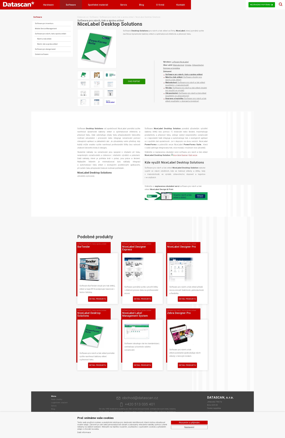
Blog (141, 4)
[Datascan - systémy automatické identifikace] (18, 4)
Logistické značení (59, 403)
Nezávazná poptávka (260, 5)
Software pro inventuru (44, 23)
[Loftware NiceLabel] (110, 101)
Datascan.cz (82, 17)
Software (71, 4)
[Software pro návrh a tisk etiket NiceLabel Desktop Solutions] (97, 49)
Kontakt (180, 4)
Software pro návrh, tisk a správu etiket (50, 34)
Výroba (188, 65)
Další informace (84, 432)
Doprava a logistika (171, 68)
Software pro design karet (45, 49)
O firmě (160, 4)
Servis (123, 4)
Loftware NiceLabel (180, 62)
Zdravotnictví (198, 65)
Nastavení (189, 427)
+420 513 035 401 (140, 404)
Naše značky (56, 399)
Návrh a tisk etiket (44, 39)
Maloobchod (178, 65)
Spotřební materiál (98, 4)
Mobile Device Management (46, 28)
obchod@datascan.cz (140, 398)
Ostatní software (41, 54)
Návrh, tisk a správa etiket (47, 44)
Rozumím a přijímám (189, 422)
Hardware (48, 4)
